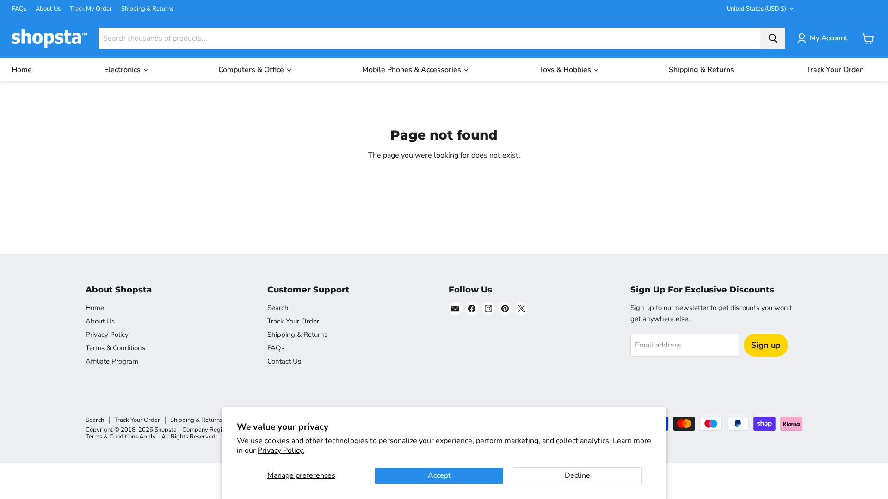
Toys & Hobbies (566, 70)
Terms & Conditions (115, 348)
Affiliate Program (112, 361)
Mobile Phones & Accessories (412, 70)
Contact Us (284, 361)
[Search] (772, 38)
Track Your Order (834, 70)
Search (278, 307)
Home (22, 70)
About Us (48, 9)
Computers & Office (252, 70)
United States (756, 9)
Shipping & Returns (147, 9)
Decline (577, 475)
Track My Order (91, 9)
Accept (439, 475)
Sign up (766, 345)
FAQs (19, 9)
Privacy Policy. (281, 450)
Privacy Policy (107, 334)
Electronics (123, 70)
